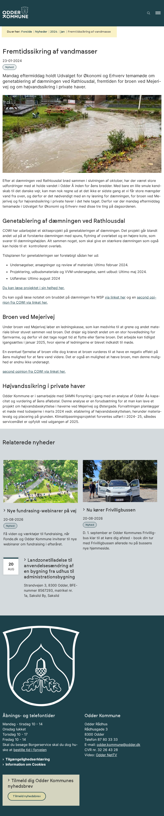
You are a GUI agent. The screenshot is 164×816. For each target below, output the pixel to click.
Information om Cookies (26, 764)
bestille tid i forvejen (30, 750)
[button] (159, 13)
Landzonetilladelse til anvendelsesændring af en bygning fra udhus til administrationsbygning (49, 568)
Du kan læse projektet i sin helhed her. (33, 288)
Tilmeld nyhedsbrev (27, 796)
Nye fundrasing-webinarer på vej (41, 511)
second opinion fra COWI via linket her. (34, 371)
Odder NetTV (106, 755)
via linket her (115, 297)
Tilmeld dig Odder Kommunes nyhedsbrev (40, 784)
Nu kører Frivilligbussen (111, 510)
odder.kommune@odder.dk (118, 744)
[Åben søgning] (148, 13)
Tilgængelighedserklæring (28, 759)
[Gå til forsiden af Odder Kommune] (69, 13)
